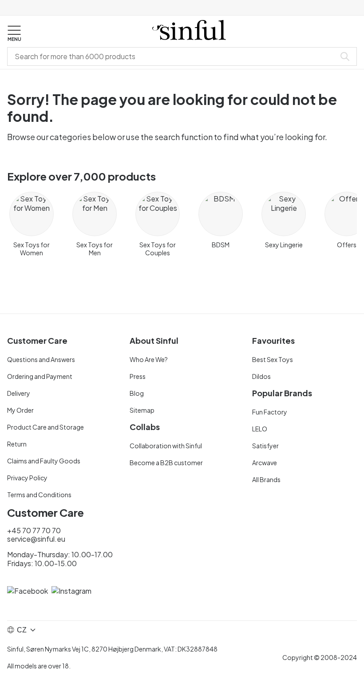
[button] (14, 34)
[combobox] (173, 56)
